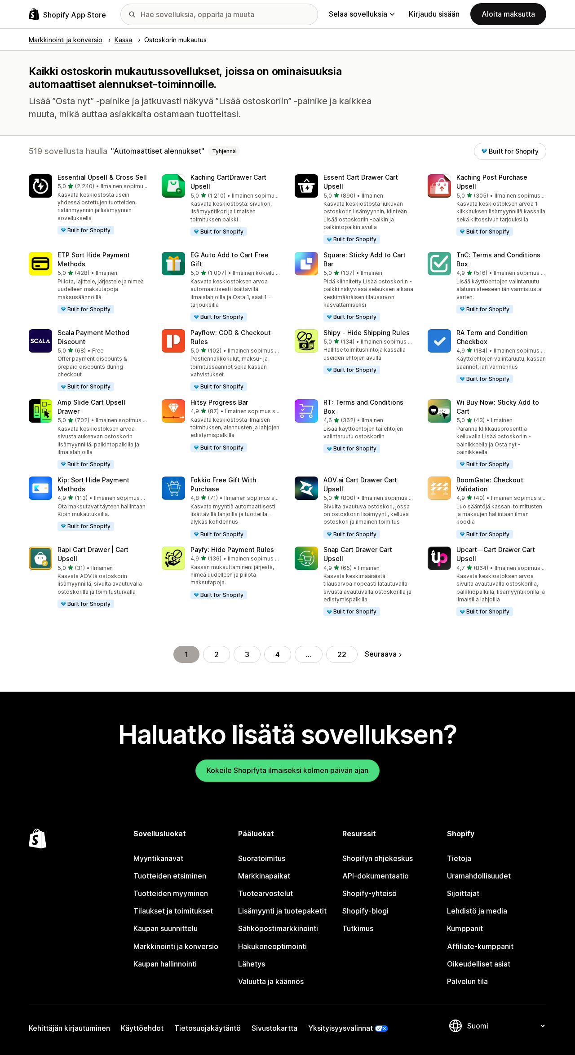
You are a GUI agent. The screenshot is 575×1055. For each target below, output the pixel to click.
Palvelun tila (467, 981)
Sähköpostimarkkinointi (278, 928)
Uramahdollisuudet (479, 875)
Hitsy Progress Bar (219, 402)
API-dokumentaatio (375, 875)
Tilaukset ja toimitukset (173, 910)
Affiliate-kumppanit (480, 946)
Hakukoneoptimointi (272, 946)
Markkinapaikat (264, 875)
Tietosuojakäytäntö (207, 1028)
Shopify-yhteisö (369, 893)
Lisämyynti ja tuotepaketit (282, 910)
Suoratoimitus (261, 858)
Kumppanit (465, 928)
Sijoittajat (463, 893)
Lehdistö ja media (477, 910)
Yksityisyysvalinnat (340, 1028)
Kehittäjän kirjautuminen (69, 1028)
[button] (88, 204)
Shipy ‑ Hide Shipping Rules (366, 332)
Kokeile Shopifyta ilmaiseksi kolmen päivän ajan (287, 770)
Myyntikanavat (158, 858)
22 (341, 654)
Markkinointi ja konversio (175, 946)
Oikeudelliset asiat (478, 963)
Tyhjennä (224, 151)
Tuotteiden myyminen (170, 893)
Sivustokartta (274, 1028)
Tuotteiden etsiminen (169, 875)
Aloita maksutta (508, 13)
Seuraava (381, 653)
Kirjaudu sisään (434, 13)
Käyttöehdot (142, 1028)
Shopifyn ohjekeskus (377, 858)
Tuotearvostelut (265, 893)
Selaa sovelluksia (358, 13)
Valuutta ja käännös (271, 981)
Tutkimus (357, 928)
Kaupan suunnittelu (165, 928)
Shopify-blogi (365, 910)
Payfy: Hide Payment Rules (232, 549)
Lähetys (251, 963)
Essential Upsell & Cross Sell (102, 177)
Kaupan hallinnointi (165, 963)
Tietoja (459, 858)
